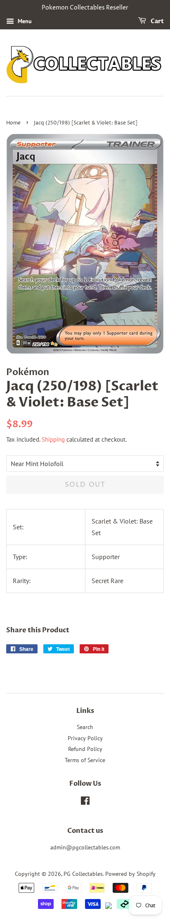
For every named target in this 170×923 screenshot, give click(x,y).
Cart (156, 21)
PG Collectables (83, 874)
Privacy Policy (85, 738)
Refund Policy (85, 749)
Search (85, 727)
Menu (24, 21)
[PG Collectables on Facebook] (85, 802)
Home (13, 123)
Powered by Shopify (130, 874)
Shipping (53, 439)
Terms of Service (85, 760)
